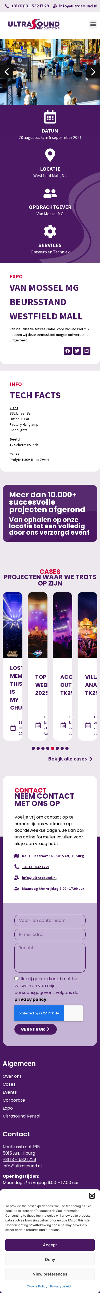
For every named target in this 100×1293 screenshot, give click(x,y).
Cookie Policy (37, 1286)
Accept (50, 1244)
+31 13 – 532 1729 (19, 1159)
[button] (92, 1195)
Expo (16, 276)
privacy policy (30, 999)
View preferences (50, 1274)
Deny (50, 1259)
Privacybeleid (60, 1286)
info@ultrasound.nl (22, 1166)
